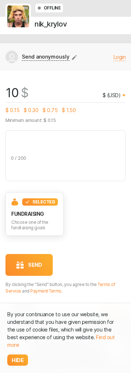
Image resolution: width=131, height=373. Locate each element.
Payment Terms (45, 291)
